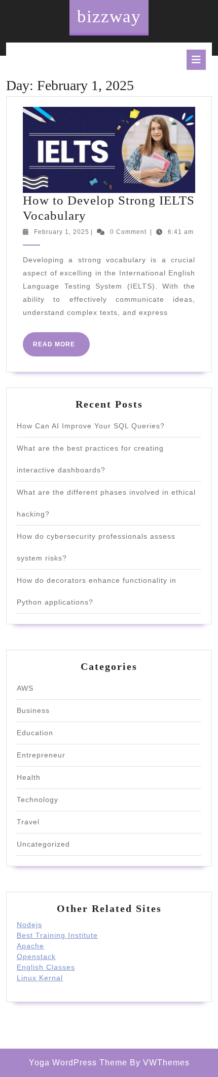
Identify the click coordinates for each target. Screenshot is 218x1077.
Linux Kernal (40, 978)
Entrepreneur (41, 755)
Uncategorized (43, 844)
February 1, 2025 (61, 231)
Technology (37, 799)
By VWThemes (160, 1062)
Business (33, 710)
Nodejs (29, 925)
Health (29, 777)
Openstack (36, 956)
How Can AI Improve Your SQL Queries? (91, 426)
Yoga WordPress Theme (78, 1062)
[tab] (196, 60)
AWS (25, 688)
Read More (61, 348)
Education (35, 733)
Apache (30, 946)
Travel (28, 822)
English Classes (46, 967)
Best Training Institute (57, 935)
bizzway (109, 16)
